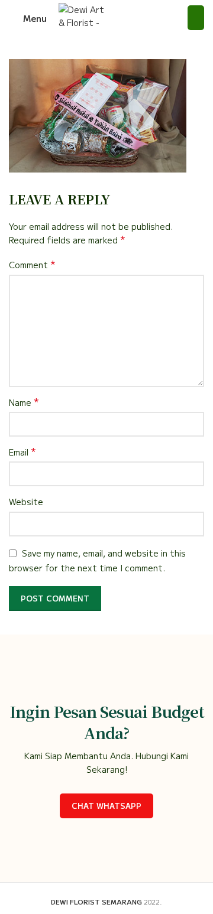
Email (22, 451)
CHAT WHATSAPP (106, 805)
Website (26, 502)
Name (24, 402)
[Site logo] (82, 16)
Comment (32, 264)
